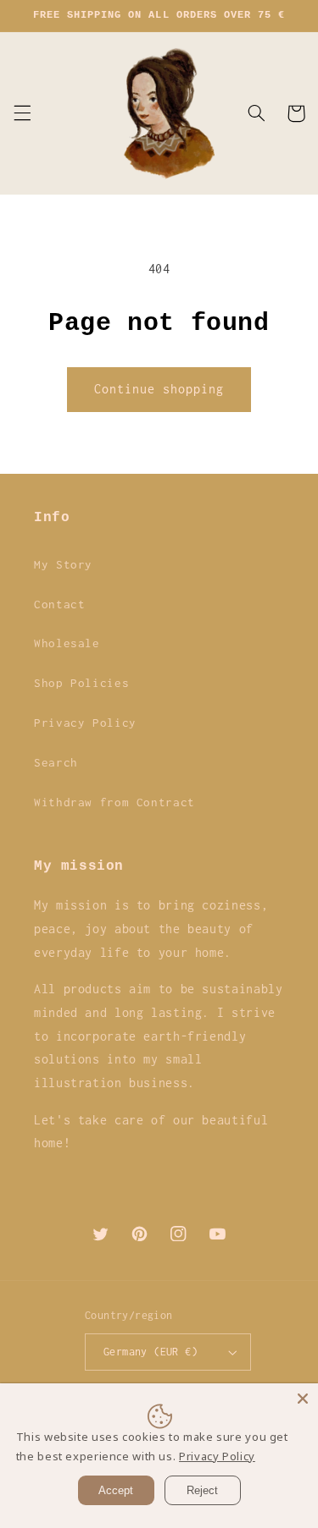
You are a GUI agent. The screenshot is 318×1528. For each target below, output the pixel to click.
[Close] (302, 1398)
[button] (22, 113)
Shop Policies (81, 683)
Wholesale (67, 643)
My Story (63, 564)
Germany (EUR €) (150, 1351)
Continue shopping (159, 389)
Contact (59, 604)
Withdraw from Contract (114, 802)
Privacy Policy (85, 722)
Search (56, 762)
